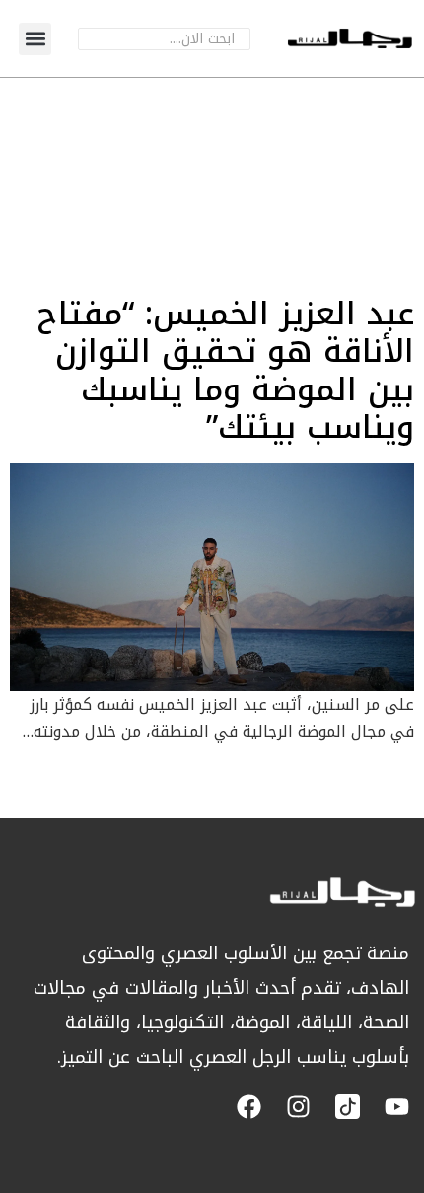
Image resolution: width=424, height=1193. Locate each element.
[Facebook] (249, 1106)
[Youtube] (397, 1106)
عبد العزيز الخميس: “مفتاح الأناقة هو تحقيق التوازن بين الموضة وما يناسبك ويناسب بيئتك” (225, 370)
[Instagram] (298, 1106)
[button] (35, 39)
